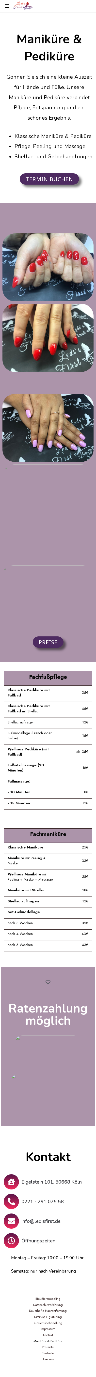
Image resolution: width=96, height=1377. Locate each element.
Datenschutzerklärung (48, 1304)
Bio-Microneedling (48, 1298)
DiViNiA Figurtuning (48, 1316)
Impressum (48, 1328)
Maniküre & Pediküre (47, 1341)
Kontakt (48, 1335)
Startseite (48, 1353)
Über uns (48, 1359)
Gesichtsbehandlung (48, 1323)
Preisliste (48, 1347)
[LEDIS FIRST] (23, 6)
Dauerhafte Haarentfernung (48, 1310)
